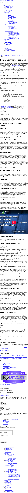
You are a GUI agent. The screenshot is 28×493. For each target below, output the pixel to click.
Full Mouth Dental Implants (14, 35)
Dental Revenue (14, 419)
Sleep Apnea (8, 42)
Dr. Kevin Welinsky (16, 65)
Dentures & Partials (12, 28)
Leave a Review (8, 49)
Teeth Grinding (8, 43)
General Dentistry (9, 20)
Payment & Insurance (10, 50)
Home (1, 55)
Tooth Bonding (11, 18)
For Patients (5, 45)
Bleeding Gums (8, 40)
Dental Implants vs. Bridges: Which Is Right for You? (11, 355)
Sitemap (4, 420)
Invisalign (10, 15)
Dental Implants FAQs (13, 32)
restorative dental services (7, 107)
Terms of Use (5, 422)
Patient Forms (8, 47)
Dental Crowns (11, 27)
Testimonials (8, 11)
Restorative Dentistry (9, 24)
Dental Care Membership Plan (9, 367)
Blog (6, 48)
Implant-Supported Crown (13, 37)
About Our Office (6, 5)
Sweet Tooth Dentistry (6, 106)
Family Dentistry (11, 23)
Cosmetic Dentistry (9, 13)
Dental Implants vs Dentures (14, 34)
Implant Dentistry (9, 31)
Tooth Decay (8, 44)
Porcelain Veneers (12, 17)
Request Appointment (4, 350)
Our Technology (9, 10)
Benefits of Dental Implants (14, 33)
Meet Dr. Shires (8, 7)
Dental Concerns (6, 39)
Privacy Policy (6, 421)
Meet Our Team (8, 8)
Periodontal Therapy (12, 29)
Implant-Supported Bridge (13, 38)
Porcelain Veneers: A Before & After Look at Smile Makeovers (13, 357)
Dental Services (6, 12)
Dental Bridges (11, 26)
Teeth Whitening (11, 16)
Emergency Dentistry (12, 22)
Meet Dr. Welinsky (9, 6)
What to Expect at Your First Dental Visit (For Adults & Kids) (13, 356)
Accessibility (5, 424)
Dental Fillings (11, 21)
